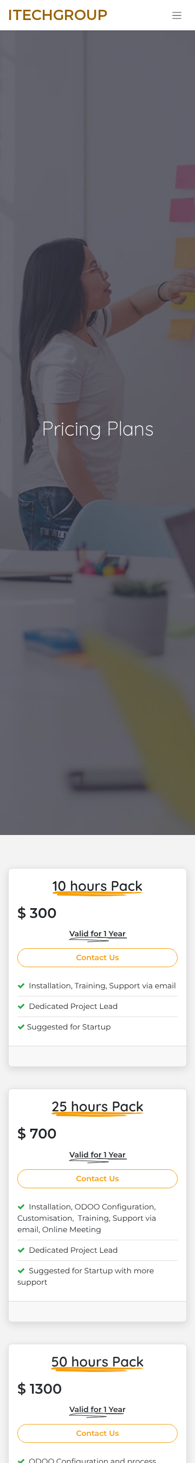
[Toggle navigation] (177, 15)
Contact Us (97, 957)
